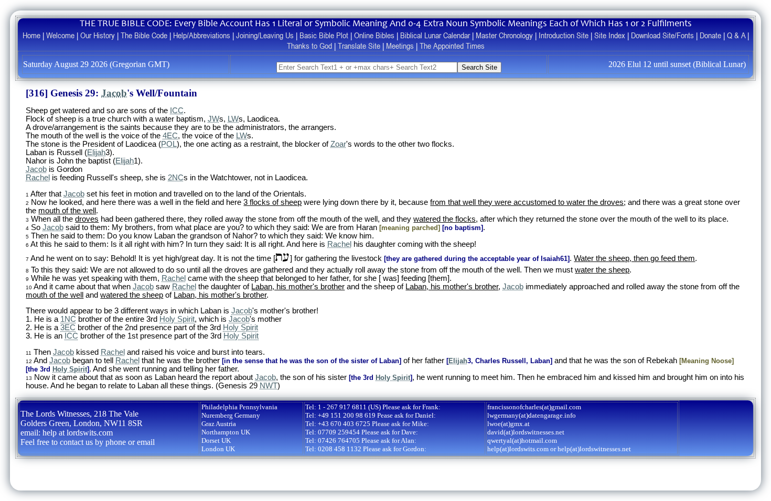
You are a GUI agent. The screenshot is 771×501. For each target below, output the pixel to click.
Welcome (60, 35)
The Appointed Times (452, 45)
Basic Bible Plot (323, 35)
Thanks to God (309, 45)
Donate (710, 35)
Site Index (609, 35)
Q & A (736, 35)
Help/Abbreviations (201, 35)
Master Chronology (504, 35)
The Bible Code (144, 35)
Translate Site (359, 45)
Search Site (479, 67)
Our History (97, 35)
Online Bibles (374, 35)
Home (31, 35)
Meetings (400, 45)
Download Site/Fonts (662, 35)
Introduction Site (563, 35)
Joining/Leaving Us (265, 35)
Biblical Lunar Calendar (435, 35)
